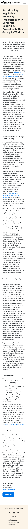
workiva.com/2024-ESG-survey (14, 424)
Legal (12, 508)
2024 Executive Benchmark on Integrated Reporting (10, 195)
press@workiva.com (8, 490)
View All (8, 494)
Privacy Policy (18, 508)
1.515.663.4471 (12, 524)
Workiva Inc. (17, 73)
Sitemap (7, 508)
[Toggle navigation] (24, 2)
